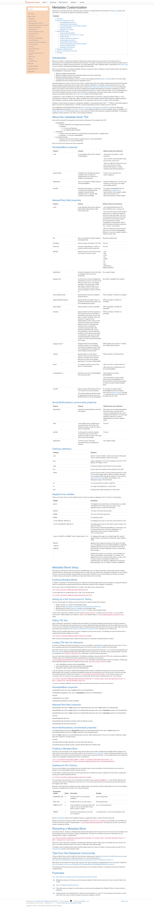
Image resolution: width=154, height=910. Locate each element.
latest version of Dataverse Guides (71, 903)
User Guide (31, 14)
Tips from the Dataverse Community (67, 51)
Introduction (60, 19)
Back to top (124, 901)
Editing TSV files (64, 36)
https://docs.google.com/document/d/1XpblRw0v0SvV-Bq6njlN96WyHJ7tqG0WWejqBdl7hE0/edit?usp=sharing (83, 864)
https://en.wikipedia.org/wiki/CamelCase (67, 885)
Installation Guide (33, 66)
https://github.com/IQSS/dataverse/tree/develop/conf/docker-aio (83, 606)
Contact (82, 2)
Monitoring (31, 51)
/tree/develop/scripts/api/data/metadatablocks (97, 107)
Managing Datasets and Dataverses (38, 42)
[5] (62, 343)
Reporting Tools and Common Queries (36, 53)
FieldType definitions (66, 28)
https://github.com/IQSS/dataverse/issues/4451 (83, 629)
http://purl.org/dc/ (116, 392)
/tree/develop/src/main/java (77, 109)
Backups (31, 59)
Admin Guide (31, 16)
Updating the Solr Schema (67, 47)
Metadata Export (33, 29)
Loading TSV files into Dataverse (69, 38)
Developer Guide (33, 69)
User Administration (34, 40)
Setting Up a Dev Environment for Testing (72, 35)
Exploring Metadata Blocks (67, 33)
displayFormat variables (67, 29)
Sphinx (84, 901)
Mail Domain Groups (34, 49)
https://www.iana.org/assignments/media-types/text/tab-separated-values (76, 877)
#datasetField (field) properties (68, 24)
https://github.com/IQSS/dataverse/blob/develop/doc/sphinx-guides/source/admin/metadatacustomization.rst (82, 860)
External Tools (32, 21)
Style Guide (31, 71)
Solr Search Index (33, 44)
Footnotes (59, 52)
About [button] (44, 2)
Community (53, 2)
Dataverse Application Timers (36, 31)
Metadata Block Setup (63, 31)
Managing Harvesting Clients (36, 23)
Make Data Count (33, 34)
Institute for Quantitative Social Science (47, 901)
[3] (119, 160)
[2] (108, 102)
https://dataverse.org (114, 190)
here (107, 650)
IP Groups (31, 46)
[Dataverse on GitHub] (71, 901)
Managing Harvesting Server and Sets (38, 25)
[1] (107, 102)
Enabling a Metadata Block (67, 45)
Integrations (32, 36)
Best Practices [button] (63, 2)
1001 (120, 529)
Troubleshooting (33, 61)
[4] (124, 168)
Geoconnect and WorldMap (36, 38)
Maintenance (32, 57)
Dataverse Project (33, 2)
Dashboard (31, 19)
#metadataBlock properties (67, 22)
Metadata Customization (35, 27)
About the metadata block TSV (65, 20)
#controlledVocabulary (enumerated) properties (73, 26)
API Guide (31, 63)
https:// (118, 194)
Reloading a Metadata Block (64, 49)
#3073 (103, 893)
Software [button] (73, 2)
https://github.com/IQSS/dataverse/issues (101, 87)
